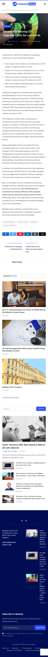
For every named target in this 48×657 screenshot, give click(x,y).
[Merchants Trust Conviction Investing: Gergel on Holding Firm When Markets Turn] (8, 499)
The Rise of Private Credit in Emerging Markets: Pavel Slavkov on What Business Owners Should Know (30, 486)
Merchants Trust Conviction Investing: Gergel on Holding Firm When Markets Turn (30, 497)
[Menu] (3, 3)
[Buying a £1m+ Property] (24, 371)
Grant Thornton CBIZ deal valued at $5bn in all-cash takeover (23, 446)
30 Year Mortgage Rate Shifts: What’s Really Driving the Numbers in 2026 (23, 350)
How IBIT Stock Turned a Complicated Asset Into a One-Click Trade (31, 464)
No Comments (36, 41)
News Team (14, 41)
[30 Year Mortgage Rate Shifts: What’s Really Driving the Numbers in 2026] (24, 333)
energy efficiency (9, 222)
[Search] (44, 3)
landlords (34, 222)
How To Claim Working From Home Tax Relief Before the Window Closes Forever (23, 311)
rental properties (9, 225)
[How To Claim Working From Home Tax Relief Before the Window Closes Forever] (24, 294)
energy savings (23, 222)
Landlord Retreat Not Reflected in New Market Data (34, 249)
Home (4, 10)
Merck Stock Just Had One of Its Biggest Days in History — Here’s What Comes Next (30, 474)
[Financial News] (24, 4)
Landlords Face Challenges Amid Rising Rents (13, 248)
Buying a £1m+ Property (12, 387)
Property (7, 26)
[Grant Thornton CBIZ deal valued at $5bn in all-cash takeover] (24, 429)
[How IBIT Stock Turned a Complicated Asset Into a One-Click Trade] (8, 465)
